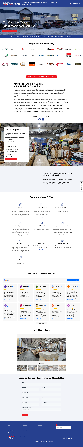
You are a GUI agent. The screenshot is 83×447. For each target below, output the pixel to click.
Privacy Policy (41, 428)
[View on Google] (5, 286)
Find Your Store (76, 3)
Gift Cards (25, 430)
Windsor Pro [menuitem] (53, 2)
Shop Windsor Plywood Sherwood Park (41, 76)
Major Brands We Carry (16, 36)
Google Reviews (68, 36)
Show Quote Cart (81, 186)
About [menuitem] (45, 2)
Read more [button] (7, 299)
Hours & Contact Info (37, 36)
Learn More (41, 217)
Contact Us (40, 425)
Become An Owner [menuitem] (27, 4)
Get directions (11, 159)
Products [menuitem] (24, 2)
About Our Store (27, 36)
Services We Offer (59, 36)
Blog (9, 425)
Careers (24, 428)
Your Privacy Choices (12, 428)
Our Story (25, 425)
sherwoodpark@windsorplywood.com (14, 137)
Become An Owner (12, 432)
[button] (64, 348)
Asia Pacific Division (12, 430)
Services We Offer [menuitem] (35, 2)
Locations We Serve (48, 36)
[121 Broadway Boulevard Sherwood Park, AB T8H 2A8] (41, 144)
